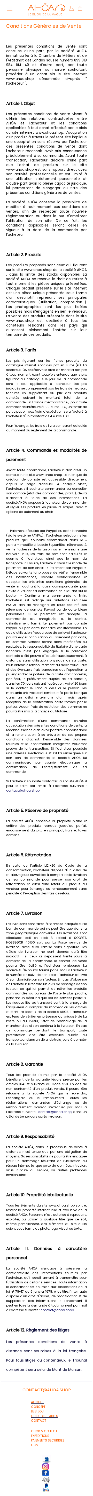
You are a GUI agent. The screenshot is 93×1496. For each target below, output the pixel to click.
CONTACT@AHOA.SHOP (46, 1390)
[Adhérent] (49, 1480)
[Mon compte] (70, 9)
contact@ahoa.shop (23, 790)
